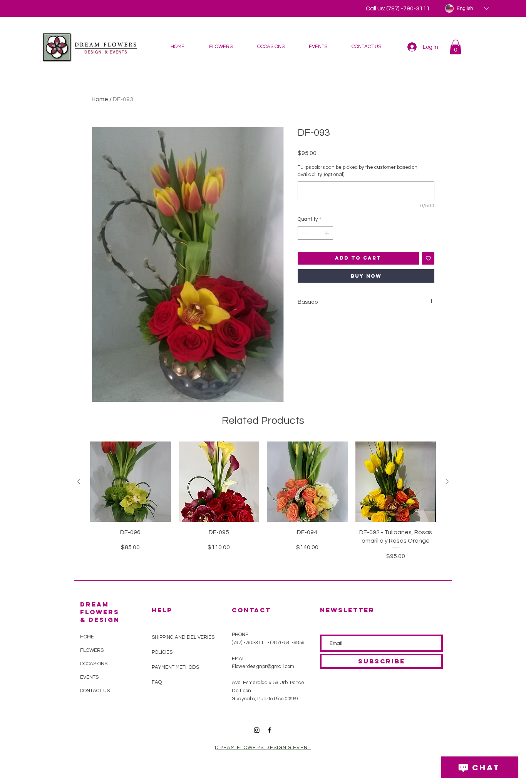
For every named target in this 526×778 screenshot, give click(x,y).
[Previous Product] (79, 481)
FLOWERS (92, 650)
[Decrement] (303, 233)
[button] (220, 47)
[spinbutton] (315, 233)
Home (100, 99)
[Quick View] (130, 481)
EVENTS (89, 677)
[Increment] (327, 233)
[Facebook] (269, 730)
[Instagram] (256, 730)
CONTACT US (95, 690)
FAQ (157, 682)
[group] (263, 505)
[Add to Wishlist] (428, 258)
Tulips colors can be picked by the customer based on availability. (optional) (357, 171)
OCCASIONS (93, 663)
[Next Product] (447, 481)
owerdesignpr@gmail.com (265, 666)
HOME (87, 637)
